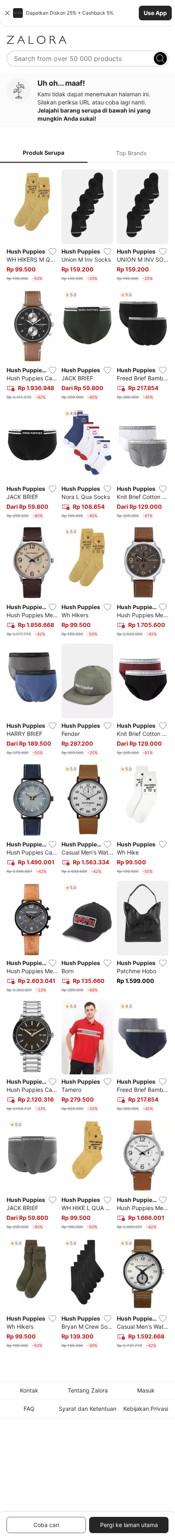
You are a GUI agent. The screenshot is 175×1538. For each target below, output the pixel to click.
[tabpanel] (87, 760)
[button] (87, 13)
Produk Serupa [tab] (43, 152)
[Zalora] (87, 40)
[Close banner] (7, 13)
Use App (155, 12)
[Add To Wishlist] (52, 251)
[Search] (160, 58)
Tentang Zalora (88, 1390)
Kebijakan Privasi (145, 1408)
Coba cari (46, 1524)
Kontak (29, 1390)
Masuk (146, 1390)
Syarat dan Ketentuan (87, 1408)
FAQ (29, 1408)
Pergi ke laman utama (129, 1524)
